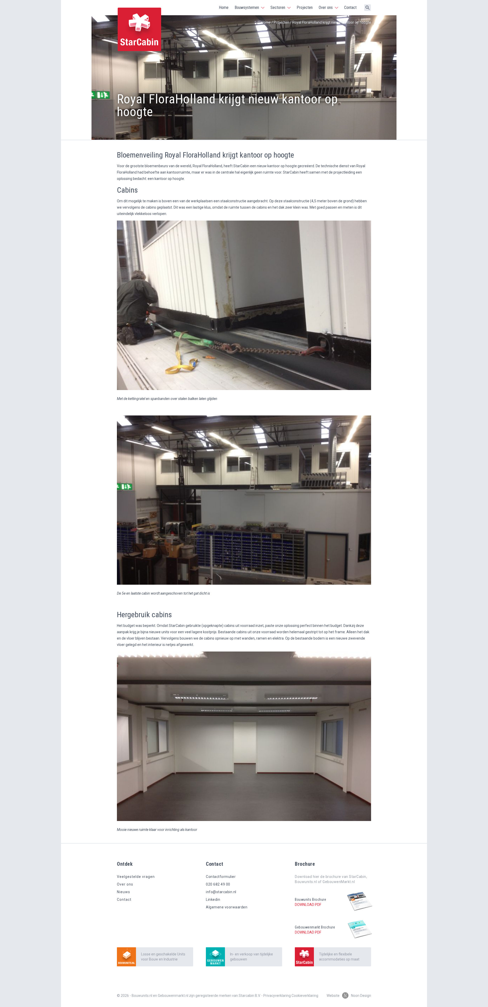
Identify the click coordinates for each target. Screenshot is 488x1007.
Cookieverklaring (305, 996)
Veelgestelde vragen (136, 877)
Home (223, 7)
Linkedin (213, 899)
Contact (350, 7)
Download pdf (308, 905)
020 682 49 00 (218, 884)
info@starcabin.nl (221, 892)
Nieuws (123, 892)
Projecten (305, 7)
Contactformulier (221, 877)
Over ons (326, 7)
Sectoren (277, 7)
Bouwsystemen (247, 7)
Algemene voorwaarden (226, 907)
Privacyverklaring (277, 996)
